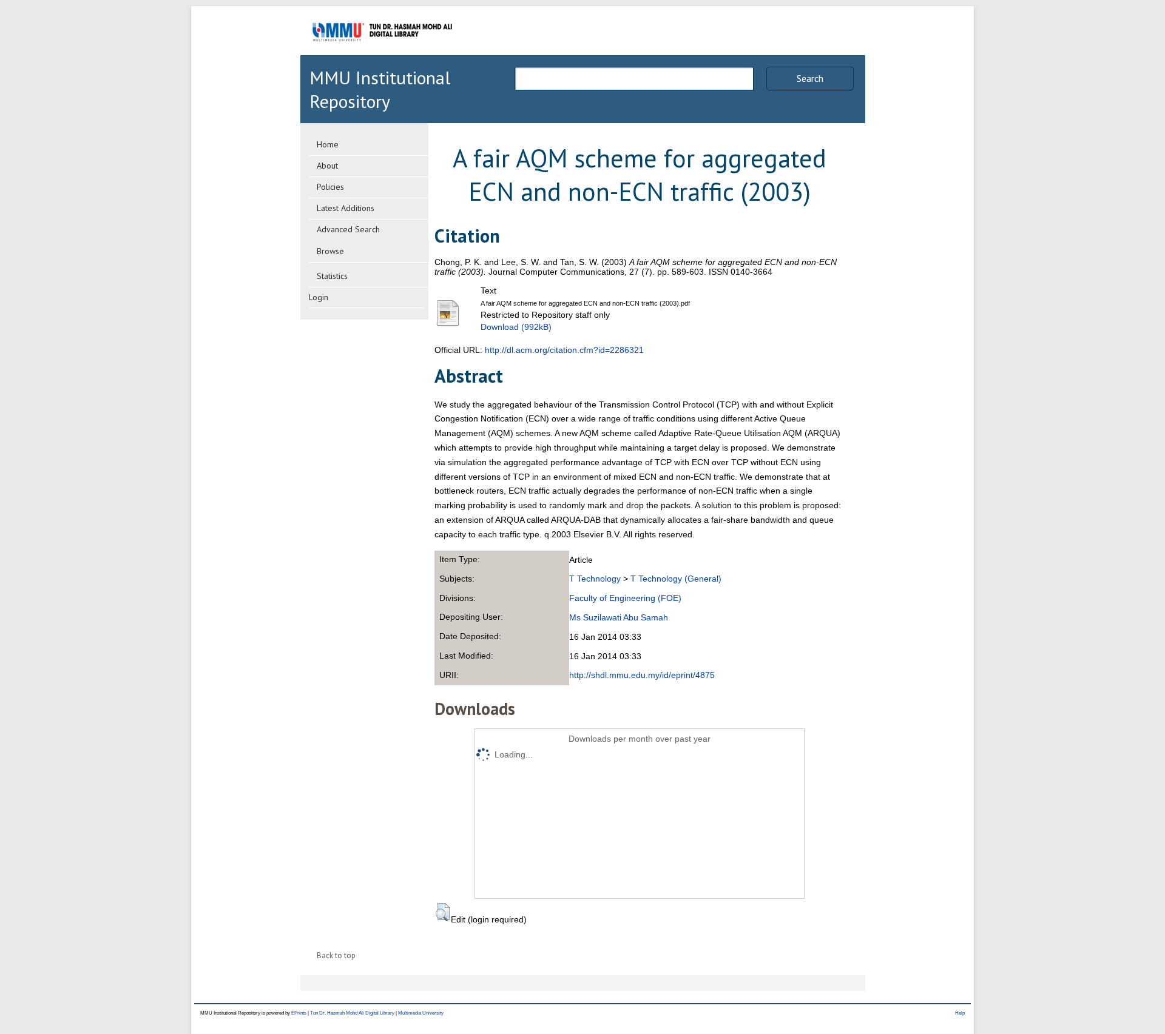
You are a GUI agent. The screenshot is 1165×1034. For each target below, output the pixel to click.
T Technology (595, 578)
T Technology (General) (675, 578)
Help (960, 1013)
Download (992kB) (516, 327)
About (327, 165)
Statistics (332, 275)
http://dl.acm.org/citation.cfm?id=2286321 (564, 350)
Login (318, 297)
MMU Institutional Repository (379, 89)
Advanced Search (348, 229)
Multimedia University (421, 1013)
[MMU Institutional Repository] (382, 53)
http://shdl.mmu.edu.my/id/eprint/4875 (642, 675)
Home (328, 144)
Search (810, 78)
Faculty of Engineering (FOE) (625, 598)
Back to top (336, 955)
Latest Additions (345, 208)
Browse (330, 251)
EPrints (298, 1013)
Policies (330, 186)
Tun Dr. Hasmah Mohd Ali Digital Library (352, 1013)
